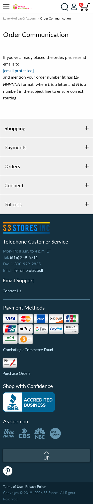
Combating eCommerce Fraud (28, 349)
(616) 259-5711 (24, 257)
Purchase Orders (16, 373)
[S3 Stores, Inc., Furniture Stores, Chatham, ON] (29, 402)
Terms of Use (13, 486)
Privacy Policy (35, 486)
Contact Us (12, 290)
